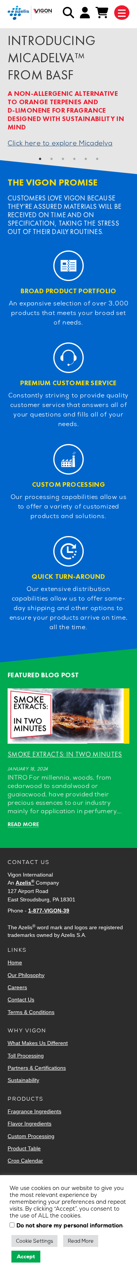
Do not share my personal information (69, 1225)
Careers (17, 987)
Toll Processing (26, 1056)
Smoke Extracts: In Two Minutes (65, 754)
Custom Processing (31, 1136)
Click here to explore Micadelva (60, 143)
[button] (40, 159)
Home (15, 962)
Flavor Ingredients (29, 1124)
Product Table (24, 1148)
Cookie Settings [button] (34, 1241)
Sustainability (23, 1080)
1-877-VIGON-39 (48, 910)
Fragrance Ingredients (34, 1111)
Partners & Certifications (37, 1068)
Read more (23, 824)
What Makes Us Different (38, 1043)
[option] (68, 100)
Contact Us (21, 999)
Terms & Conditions (31, 1012)
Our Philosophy (26, 975)
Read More (81, 1241)
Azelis (25, 883)
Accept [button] (26, 1256)
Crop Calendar (25, 1161)
